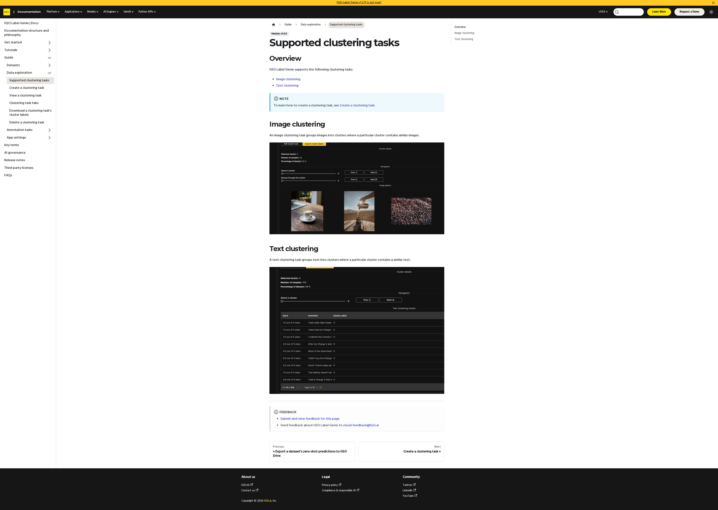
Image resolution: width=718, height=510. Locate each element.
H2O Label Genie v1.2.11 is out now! (359, 2)
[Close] (713, 2)
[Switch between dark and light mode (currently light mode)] (711, 12)
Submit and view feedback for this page (310, 419)
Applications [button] (72, 12)
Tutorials (10, 50)
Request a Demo (689, 12)
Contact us (248, 491)
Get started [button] (13, 42)
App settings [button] (16, 137)
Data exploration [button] (19, 73)
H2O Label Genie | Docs (21, 23)
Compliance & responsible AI (339, 491)
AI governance (15, 152)
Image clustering (288, 79)
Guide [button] (8, 57)
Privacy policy (330, 485)
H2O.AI (245, 485)
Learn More (659, 12)
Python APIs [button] (146, 12)
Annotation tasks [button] (19, 130)
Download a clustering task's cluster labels (30, 113)
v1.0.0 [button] (602, 12)
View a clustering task (25, 95)
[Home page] (273, 25)
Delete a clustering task (26, 122)
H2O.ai (267, 501)
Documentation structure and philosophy (26, 33)
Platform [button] (52, 12)
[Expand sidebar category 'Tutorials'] (49, 50)
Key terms (11, 145)
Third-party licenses (18, 167)
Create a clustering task (26, 88)
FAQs (8, 175)
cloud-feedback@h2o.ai (361, 425)
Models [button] (91, 12)
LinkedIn (407, 491)
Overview (460, 27)
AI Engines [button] (109, 12)
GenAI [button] (127, 12)
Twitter (407, 485)
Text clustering (287, 85)
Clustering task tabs (24, 103)
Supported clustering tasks (29, 80)
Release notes (14, 160)
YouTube (408, 496)
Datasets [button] (13, 65)
